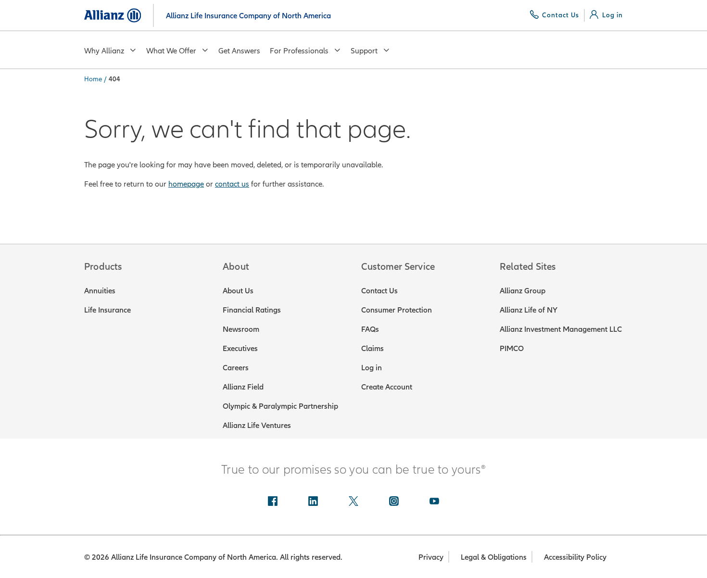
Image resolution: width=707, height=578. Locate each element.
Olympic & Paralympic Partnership (280, 406)
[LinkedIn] (313, 502)
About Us (238, 290)
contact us (232, 183)
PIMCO (512, 348)
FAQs (370, 329)
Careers (236, 367)
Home (93, 79)
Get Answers (239, 50)
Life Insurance (107, 309)
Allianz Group (522, 290)
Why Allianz (104, 50)
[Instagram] (394, 502)
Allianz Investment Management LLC (561, 329)
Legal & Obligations (494, 557)
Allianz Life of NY (528, 309)
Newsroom (241, 329)
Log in (371, 367)
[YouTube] (434, 502)
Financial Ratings (252, 309)
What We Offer (171, 50)
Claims (372, 348)
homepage (186, 183)
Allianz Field (243, 386)
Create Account (386, 386)
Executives (240, 348)
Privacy (430, 557)
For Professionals (299, 50)
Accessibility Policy (575, 557)
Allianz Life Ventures (257, 425)
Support (364, 50)
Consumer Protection (396, 309)
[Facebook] (273, 502)
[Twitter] (353, 502)
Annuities (99, 290)
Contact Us (379, 290)
